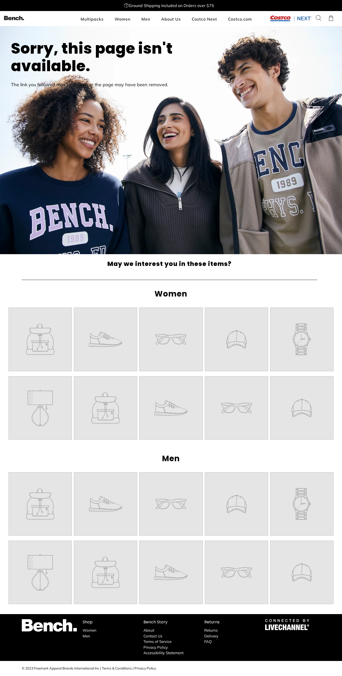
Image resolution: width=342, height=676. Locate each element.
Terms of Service (157, 641)
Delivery (211, 636)
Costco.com (240, 19)
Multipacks (92, 19)
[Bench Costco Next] (14, 18)
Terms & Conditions (117, 668)
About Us (171, 19)
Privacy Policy (155, 647)
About (148, 630)
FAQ (208, 641)
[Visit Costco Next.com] (291, 20)
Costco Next (204, 19)
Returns (211, 630)
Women (122, 19)
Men (145, 19)
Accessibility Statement (163, 652)
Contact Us (152, 636)
